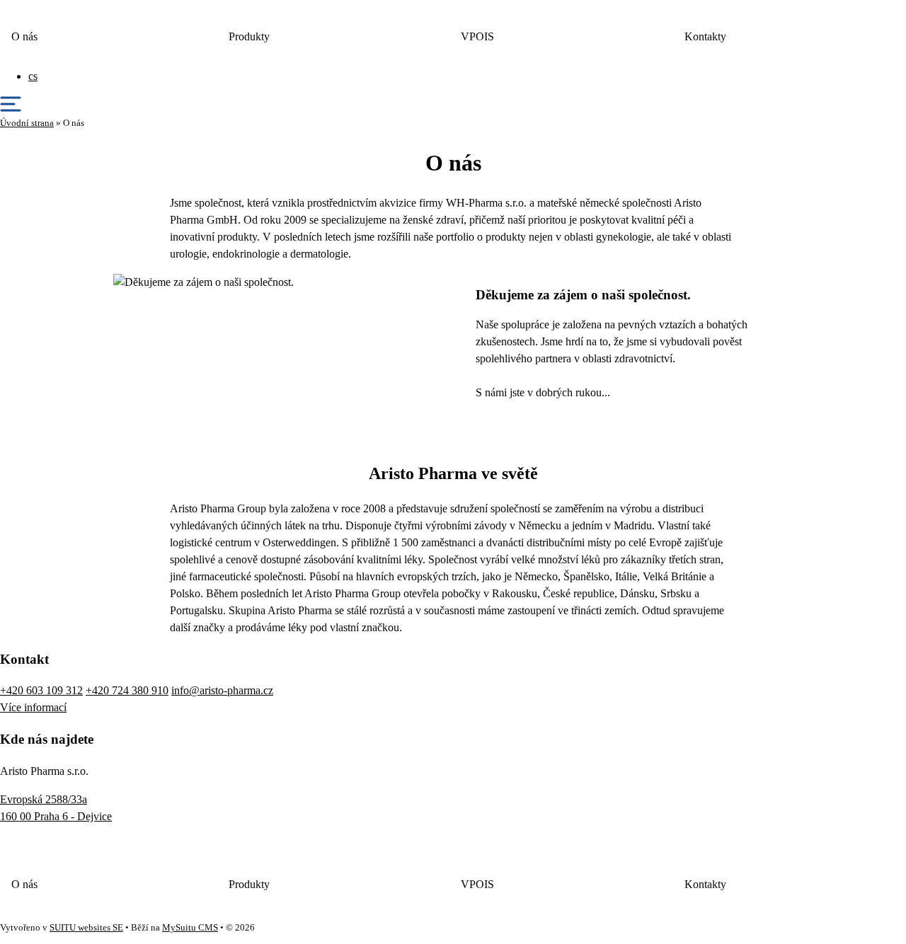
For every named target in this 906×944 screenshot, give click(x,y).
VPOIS (477, 36)
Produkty (249, 36)
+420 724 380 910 (127, 690)
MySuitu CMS (190, 928)
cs (33, 76)
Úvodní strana (27, 123)
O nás (24, 36)
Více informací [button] (33, 707)
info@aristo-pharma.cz (222, 690)
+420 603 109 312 (41, 690)
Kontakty (705, 36)
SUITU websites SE (86, 928)
